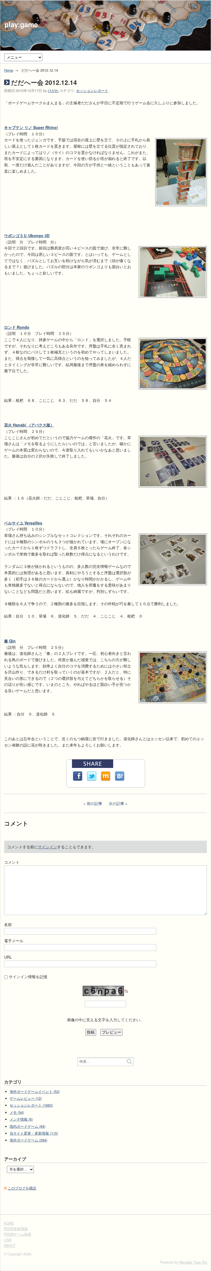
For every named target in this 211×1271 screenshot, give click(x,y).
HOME (9, 1223)
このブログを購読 (22, 1188)
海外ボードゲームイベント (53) (35, 1091)
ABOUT (10, 1245)
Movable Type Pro (193, 1262)
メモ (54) (17, 1112)
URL (8, 957)
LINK (8, 1240)
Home (8, 70)
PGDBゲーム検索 (17, 1234)
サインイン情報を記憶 (28, 976)
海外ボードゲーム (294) (28, 1140)
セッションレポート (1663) (31, 1105)
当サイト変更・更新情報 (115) (34, 1133)
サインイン (47, 846)
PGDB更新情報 (16, 1228)
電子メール (13, 940)
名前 (8, 924)
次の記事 (116, 803)
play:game (21, 24)
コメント (12, 862)
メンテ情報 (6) (21, 1119)
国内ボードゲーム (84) (27, 1126)
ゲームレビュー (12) (26, 1098)
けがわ (53, 90)
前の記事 (94, 803)
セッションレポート (92, 90)
